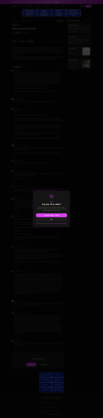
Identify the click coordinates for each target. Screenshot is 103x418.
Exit (51, 219)
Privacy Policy (62, 223)
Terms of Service (53, 223)
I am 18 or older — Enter (51, 215)
